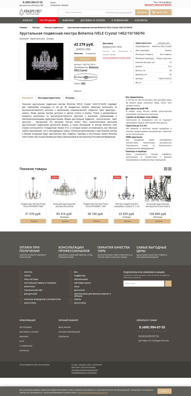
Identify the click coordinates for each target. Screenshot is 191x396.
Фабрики (68, 20)
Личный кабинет (68, 320)
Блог (21, 341)
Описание (24, 38)
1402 (83, 83)
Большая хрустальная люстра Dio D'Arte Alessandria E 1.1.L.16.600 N (64, 205)
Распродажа (48, 20)
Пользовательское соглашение (84, 373)
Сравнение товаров (59, 5)
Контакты (141, 20)
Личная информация (69, 332)
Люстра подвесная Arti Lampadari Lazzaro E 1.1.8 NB (126, 205)
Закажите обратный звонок (158, 5)
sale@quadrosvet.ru (148, 336)
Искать (142, 12)
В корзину (85, 58)
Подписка (63, 336)
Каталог (28, 20)
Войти (53, 2)
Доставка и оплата (92, 20)
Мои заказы (64, 327)
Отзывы (50, 38)
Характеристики (37, 38)
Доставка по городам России (153, 340)
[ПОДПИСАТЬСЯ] (168, 284)
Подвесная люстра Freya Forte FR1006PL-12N (95, 205)
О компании (119, 20)
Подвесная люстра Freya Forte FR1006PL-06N (33, 205)
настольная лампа (123, 12)
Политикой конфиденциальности (93, 392)
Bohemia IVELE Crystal (86, 69)
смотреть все (163, 43)
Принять (164, 391)
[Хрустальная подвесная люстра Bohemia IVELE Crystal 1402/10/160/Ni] (45, 61)
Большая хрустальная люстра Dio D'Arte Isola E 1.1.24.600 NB (158, 205)
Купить (34, 221)
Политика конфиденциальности (84, 370)
